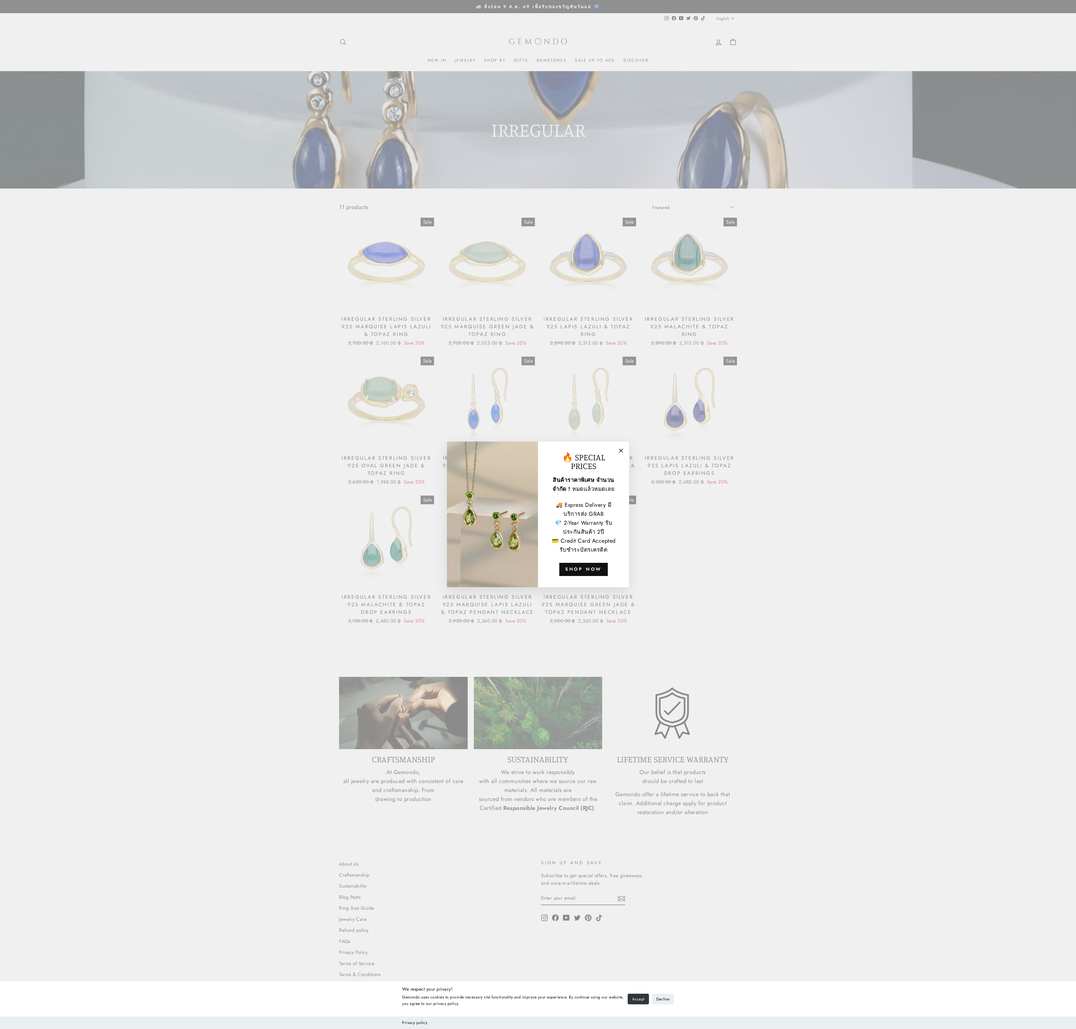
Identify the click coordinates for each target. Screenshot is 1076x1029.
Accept (638, 999)
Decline (662, 999)
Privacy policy (414, 1022)
